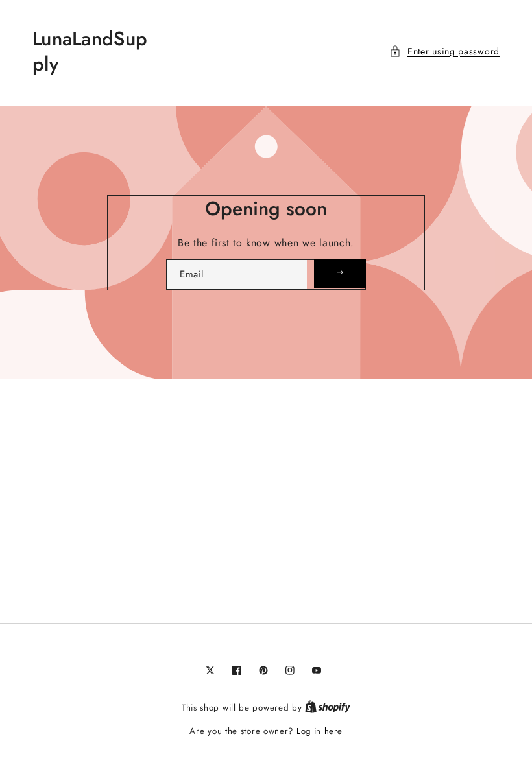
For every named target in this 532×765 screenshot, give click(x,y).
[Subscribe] (340, 273)
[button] (444, 51)
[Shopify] (327, 707)
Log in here (319, 731)
